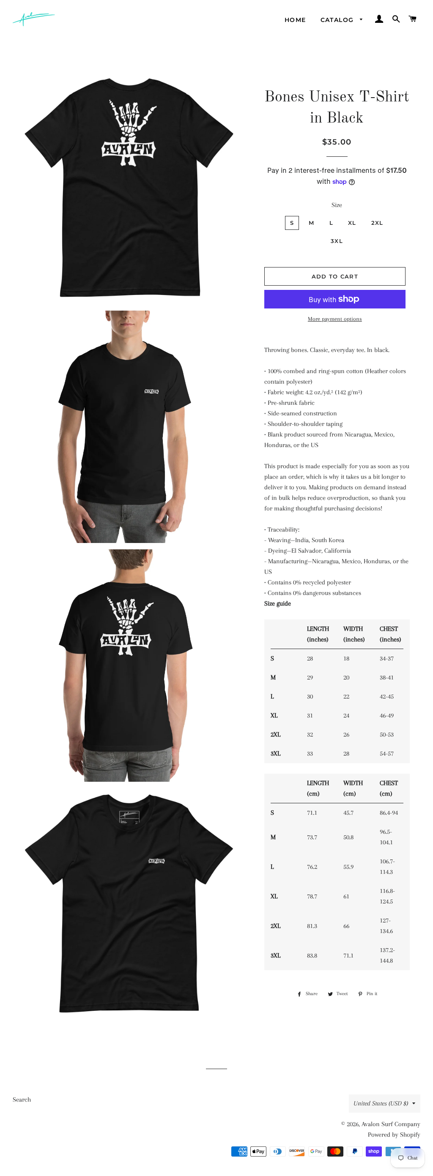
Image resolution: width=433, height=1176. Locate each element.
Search (22, 1099)
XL (352, 222)
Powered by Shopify (394, 1134)
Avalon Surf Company (391, 1124)
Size (337, 205)
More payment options (335, 319)
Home (295, 20)
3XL (337, 240)
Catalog (338, 20)
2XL (377, 222)
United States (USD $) (381, 1103)
